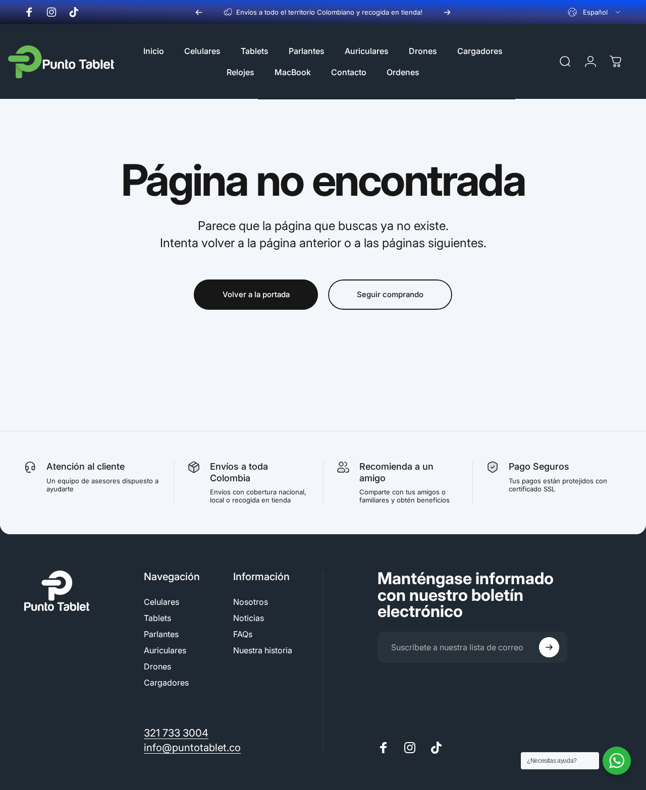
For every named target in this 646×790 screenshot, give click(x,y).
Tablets (157, 618)
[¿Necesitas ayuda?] (617, 761)
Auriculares (165, 650)
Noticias (248, 618)
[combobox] (595, 12)
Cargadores (166, 683)
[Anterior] (199, 12)
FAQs (242, 634)
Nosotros (250, 602)
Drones (157, 666)
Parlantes (161, 634)
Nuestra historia (262, 650)
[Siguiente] (447, 12)
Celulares (161, 602)
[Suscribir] (549, 647)
